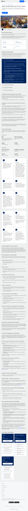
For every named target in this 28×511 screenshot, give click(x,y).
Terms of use (15, 506)
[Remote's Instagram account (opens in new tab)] (17, 509)
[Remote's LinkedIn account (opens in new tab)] (13, 509)
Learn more (19, 385)
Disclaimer (19, 506)
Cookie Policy (11, 506)
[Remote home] (3, 1)
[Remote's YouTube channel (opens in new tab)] (11, 509)
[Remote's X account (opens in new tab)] (15, 509)
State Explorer (4, 4)
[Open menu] (25, 1)
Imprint (22, 506)
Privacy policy (6, 506)
